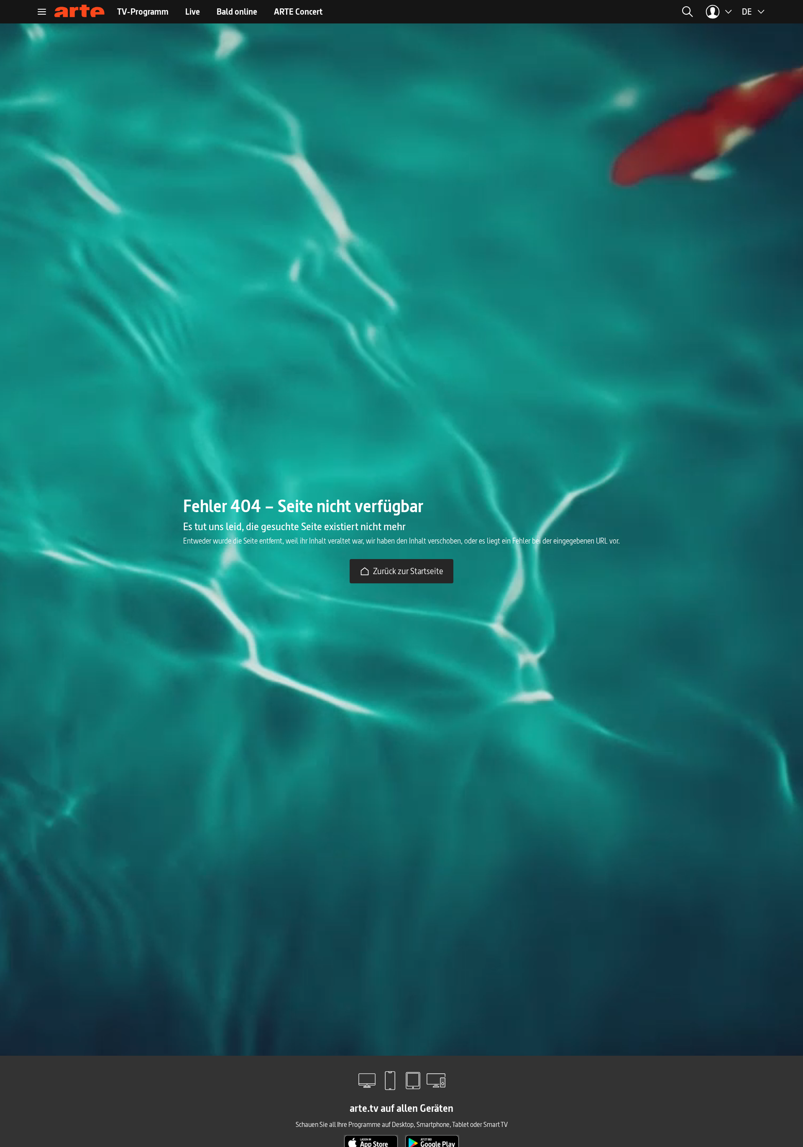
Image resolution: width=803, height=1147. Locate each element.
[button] (604, 11)
